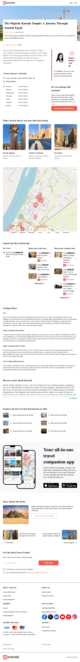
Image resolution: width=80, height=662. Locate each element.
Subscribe (48, 563)
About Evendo (46, 592)
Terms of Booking (8, 649)
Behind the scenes (48, 596)
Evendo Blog (7, 596)
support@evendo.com (49, 612)
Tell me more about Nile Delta (44, 516)
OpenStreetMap (9, 168)
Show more (39, 283)
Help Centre (46, 627)
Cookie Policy (31, 572)
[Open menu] (76, 3)
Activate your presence (64, 108)
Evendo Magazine (9, 599)
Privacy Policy (43, 572)
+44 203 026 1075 (48, 608)
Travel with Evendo (9, 592)
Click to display (11, 81)
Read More (73, 398)
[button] (40, 198)
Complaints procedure (49, 631)
